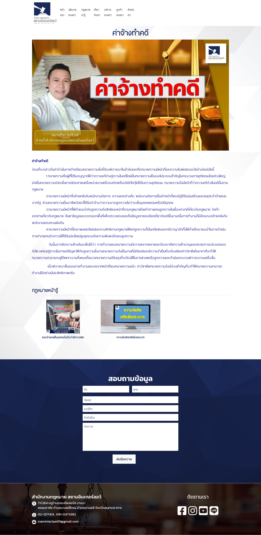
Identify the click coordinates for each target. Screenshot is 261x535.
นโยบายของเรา (72, 12)
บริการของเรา (108, 12)
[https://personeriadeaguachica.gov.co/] (157, 7)
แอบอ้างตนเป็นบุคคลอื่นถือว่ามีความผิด (63, 337)
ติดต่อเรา (131, 12)
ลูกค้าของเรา (120, 12)
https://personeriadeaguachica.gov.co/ (157, 12)
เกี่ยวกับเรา (97, 12)
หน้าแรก (62, 12)
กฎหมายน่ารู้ (85, 12)
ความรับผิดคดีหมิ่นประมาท (130, 337)
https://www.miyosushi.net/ (193, 10)
